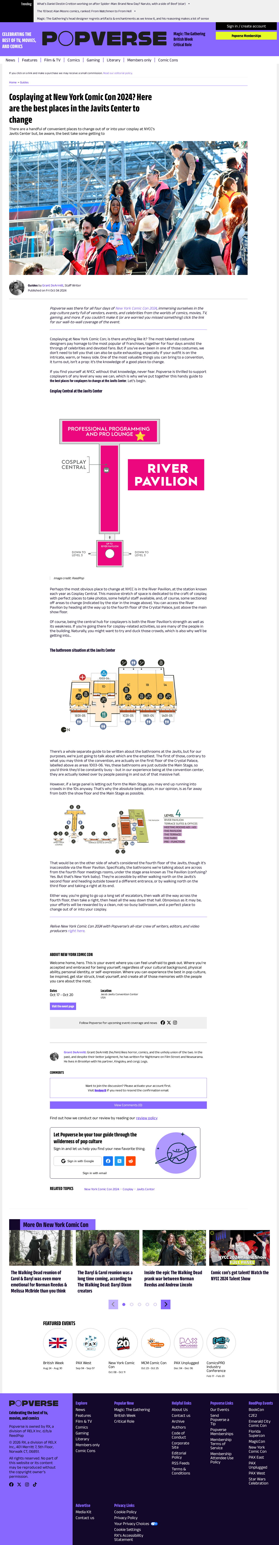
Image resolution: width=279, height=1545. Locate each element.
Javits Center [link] (146, 1189)
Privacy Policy (126, 1518)
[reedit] (131, 1161)
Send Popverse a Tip (219, 1419)
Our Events (219, 1409)
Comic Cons (168, 60)
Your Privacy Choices (131, 1523)
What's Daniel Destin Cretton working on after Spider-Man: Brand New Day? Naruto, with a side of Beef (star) (111, 3)
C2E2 (253, 1415)
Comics (74, 60)
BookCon (256, 1409)
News (10, 60)
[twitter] (119, 1161)
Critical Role (183, 44)
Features (29, 60)
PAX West (257, 1473)
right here (76, 931)
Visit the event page (63, 1006)
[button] (128, 208)
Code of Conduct (179, 1435)
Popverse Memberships (246, 36)
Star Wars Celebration (258, 1481)
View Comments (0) (128, 1105)
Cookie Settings (127, 1529)
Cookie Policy (125, 1512)
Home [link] (13, 82)
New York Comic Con (258, 1449)
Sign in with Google (80, 1161)
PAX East (256, 1457)
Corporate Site (180, 1445)
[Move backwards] (113, 1304)
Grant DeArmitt (52, 285)
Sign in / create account (246, 26)
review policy (147, 1118)
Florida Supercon (257, 1433)
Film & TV (52, 60)
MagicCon (257, 1441)
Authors (179, 1427)
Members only (139, 60)
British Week (183, 39)
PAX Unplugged (258, 1465)
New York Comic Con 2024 (136, 308)
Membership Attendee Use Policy (221, 1458)
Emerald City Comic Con (259, 1423)
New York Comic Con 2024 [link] (101, 1189)
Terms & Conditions (181, 1471)
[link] (163, 1024)
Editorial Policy (179, 1455)
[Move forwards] (165, 1304)
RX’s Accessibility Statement (128, 1537)
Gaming (93, 60)
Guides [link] (24, 82)
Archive (178, 1421)
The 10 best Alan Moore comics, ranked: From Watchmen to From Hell (84, 11)
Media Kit (84, 1512)
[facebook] (108, 1161)
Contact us (181, 1415)
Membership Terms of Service (220, 1443)
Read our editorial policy (117, 73)
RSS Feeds (180, 1463)
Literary (113, 60)
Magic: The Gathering (189, 33)
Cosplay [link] (128, 1189)
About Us (180, 1409)
